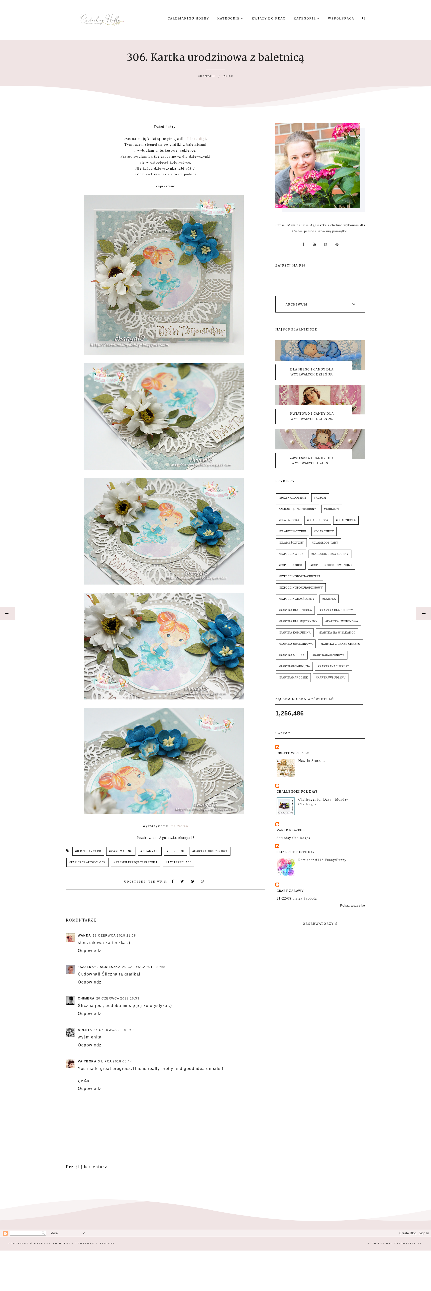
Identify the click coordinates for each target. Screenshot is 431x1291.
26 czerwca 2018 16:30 (115, 1030)
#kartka (329, 599)
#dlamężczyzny (291, 542)
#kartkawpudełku (331, 677)
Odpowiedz (90, 951)
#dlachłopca (317, 520)
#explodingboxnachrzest (300, 576)
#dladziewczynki (292, 531)
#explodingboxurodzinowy (301, 587)
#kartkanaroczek (293, 677)
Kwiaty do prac (268, 18)
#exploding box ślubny (330, 554)
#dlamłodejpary (325, 542)
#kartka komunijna (295, 632)
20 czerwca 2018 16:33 (118, 998)
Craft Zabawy (290, 891)
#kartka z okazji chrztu (340, 644)
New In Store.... (311, 760)
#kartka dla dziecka (295, 610)
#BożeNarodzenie (292, 497)
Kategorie (229, 18)
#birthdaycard (88, 851)
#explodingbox (291, 565)
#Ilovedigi (175, 851)
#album (320, 497)
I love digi (196, 138)
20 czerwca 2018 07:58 (144, 967)
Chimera (86, 998)
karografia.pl (408, 1243)
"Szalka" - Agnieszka (99, 967)
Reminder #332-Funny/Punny (322, 859)
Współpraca (341, 18)
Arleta (85, 1030)
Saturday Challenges (293, 837)
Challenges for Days (297, 791)
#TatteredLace (179, 862)
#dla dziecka (289, 520)
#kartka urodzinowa (296, 644)
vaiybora (87, 1061)
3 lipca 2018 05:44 (115, 1061)
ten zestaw (180, 825)
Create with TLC (293, 753)
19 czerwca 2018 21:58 (114, 935)
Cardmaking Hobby (188, 18)
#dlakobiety (324, 531)
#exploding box (291, 554)
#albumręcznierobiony (297, 509)
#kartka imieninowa (341, 621)
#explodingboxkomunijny (331, 565)
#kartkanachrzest (333, 666)
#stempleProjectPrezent (135, 862)
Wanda (84, 935)
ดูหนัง (83, 1080)
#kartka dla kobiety (336, 610)
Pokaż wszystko (352, 905)
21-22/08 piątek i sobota (297, 898)
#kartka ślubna (292, 655)
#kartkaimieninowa (329, 655)
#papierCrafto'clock (87, 862)
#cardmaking (121, 851)
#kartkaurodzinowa (210, 851)
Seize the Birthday (296, 852)
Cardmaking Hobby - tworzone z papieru (74, 1243)
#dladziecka (346, 520)
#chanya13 (149, 851)
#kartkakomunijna (294, 666)
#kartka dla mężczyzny (298, 621)
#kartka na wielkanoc (337, 632)
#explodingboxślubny (297, 599)
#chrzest (331, 509)
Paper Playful (291, 830)
